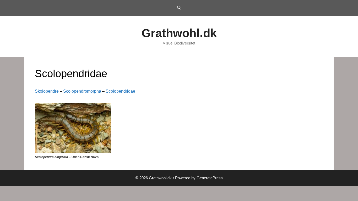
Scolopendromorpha (82, 91)
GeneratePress (210, 178)
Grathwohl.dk (179, 33)
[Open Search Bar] (179, 8)
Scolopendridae (120, 91)
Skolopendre (47, 91)
